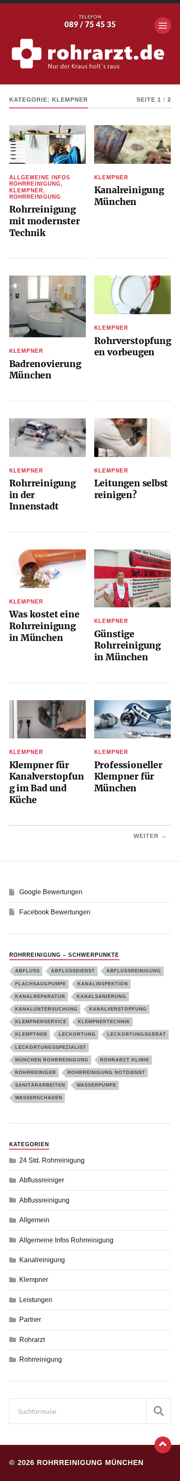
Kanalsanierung (101, 996)
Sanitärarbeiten (40, 1084)
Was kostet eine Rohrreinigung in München (44, 626)
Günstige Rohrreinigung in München (127, 645)
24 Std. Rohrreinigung (52, 1160)
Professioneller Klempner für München (128, 776)
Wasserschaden (38, 1097)
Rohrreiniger (35, 1072)
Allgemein (34, 1220)
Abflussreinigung (133, 970)
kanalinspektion (102, 983)
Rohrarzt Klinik (124, 1059)
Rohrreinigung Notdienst (106, 1072)
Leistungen (35, 1299)
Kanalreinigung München (129, 195)
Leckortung (77, 1034)
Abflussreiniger (41, 1180)
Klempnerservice (41, 1021)
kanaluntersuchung (46, 1008)
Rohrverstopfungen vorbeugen (132, 346)
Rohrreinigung (35, 197)
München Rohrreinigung (52, 1059)
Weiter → (150, 836)
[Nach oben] (162, 1444)
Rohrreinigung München (90, 1463)
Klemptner (31, 1034)
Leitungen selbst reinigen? (131, 489)
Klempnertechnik (104, 1021)
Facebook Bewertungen (54, 912)
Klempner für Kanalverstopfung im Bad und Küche (46, 782)
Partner (30, 1319)
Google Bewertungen (50, 891)
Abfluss (27, 970)
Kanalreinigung (42, 1259)
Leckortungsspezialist (50, 1047)
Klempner (26, 190)
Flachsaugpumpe (40, 983)
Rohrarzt (32, 1339)
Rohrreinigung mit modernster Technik (44, 221)
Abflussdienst (73, 970)
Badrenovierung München (45, 369)
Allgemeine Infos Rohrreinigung (39, 180)
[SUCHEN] (158, 1411)
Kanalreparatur (40, 996)
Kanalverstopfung (118, 1008)
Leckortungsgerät (136, 1034)
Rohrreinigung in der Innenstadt (42, 495)
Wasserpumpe (96, 1084)
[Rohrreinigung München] (90, 54)
